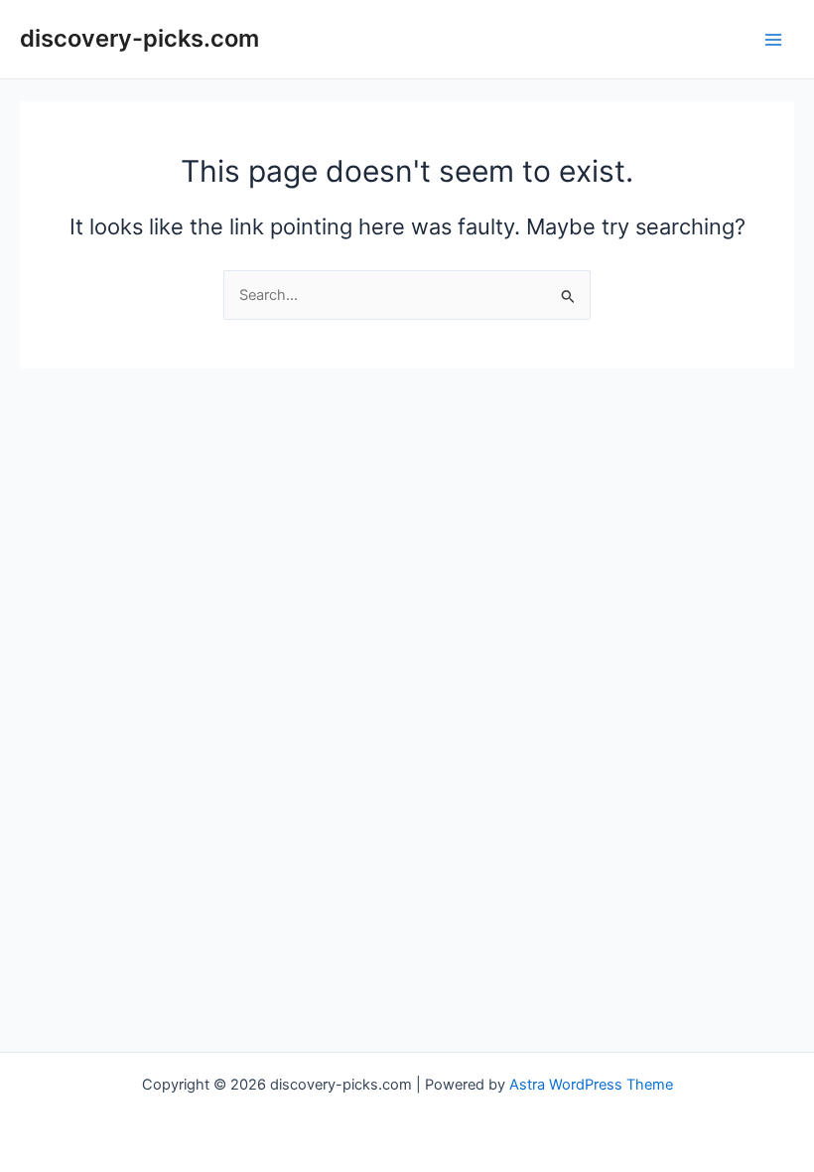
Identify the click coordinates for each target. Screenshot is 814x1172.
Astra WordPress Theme (591, 1085)
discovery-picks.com (139, 38)
